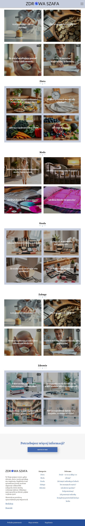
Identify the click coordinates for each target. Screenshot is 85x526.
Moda (42, 152)
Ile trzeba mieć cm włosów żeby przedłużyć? (24, 270)
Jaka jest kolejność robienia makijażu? (23, 243)
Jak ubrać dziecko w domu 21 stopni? (22, 200)
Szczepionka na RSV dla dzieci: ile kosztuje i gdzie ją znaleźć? (23, 412)
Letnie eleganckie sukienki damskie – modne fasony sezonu (23, 170)
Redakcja (9, 503)
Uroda (42, 223)
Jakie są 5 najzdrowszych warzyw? (24, 127)
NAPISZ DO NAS (42, 450)
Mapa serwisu (33, 522)
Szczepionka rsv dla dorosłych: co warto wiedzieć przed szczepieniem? (61, 385)
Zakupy (42, 294)
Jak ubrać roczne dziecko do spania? (62, 170)
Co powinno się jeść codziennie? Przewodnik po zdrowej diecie (24, 100)
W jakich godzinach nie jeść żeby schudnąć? (61, 100)
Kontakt (8, 508)
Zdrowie (42, 365)
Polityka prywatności (14, 522)
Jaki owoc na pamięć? (61, 127)
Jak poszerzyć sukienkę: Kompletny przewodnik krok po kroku (68, 497)
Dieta (43, 81)
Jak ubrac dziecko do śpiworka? (62, 200)
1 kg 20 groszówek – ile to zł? (62, 26)
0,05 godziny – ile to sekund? (22, 26)
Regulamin (48, 522)
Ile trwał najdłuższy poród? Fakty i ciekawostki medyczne (23, 60)
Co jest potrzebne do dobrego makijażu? (61, 270)
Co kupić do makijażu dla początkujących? (61, 243)
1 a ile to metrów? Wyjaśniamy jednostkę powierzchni (62, 60)
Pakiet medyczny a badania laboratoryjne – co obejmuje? (23, 385)
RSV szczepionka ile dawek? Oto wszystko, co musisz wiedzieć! (61, 412)
